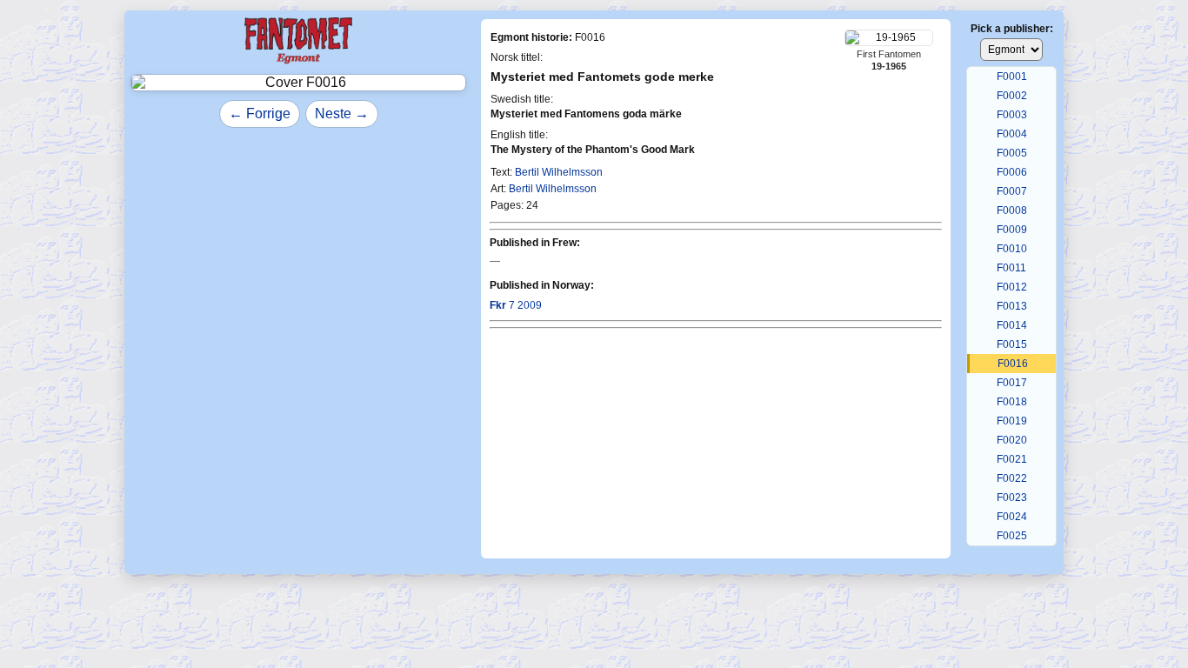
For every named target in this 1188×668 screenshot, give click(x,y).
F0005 (1012, 153)
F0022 (1012, 478)
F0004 (1012, 134)
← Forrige (259, 113)
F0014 (1012, 325)
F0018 (1012, 402)
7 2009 (516, 305)
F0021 (1012, 459)
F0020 (1012, 440)
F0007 (1012, 191)
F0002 (1012, 96)
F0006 (1012, 172)
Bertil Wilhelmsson (559, 172)
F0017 (1012, 383)
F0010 (1012, 249)
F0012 (1012, 287)
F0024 (1012, 517)
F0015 (1012, 344)
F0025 (1012, 536)
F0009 (1012, 230)
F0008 (1012, 210)
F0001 (1012, 76)
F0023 (1012, 497)
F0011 (1011, 268)
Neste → (342, 113)
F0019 (1012, 421)
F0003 (1012, 115)
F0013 (1012, 306)
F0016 (1013, 363)
